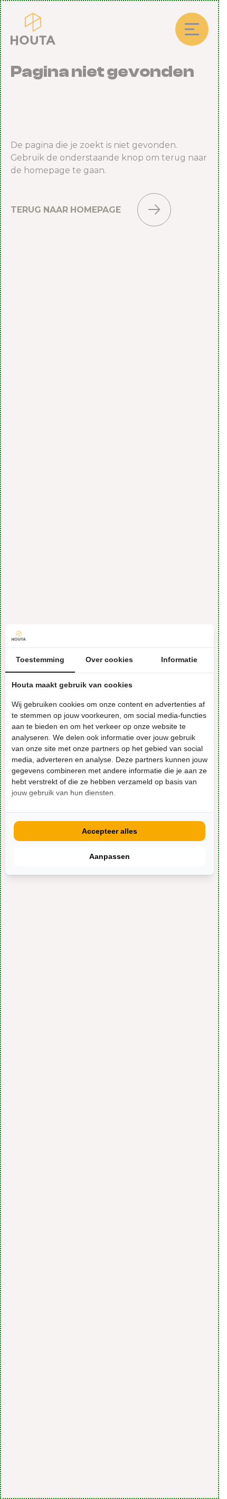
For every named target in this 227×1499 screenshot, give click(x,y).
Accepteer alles (109, 831)
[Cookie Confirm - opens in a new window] (204, 635)
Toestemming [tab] (40, 659)
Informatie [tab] (179, 659)
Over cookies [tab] (109, 659)
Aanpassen (109, 856)
